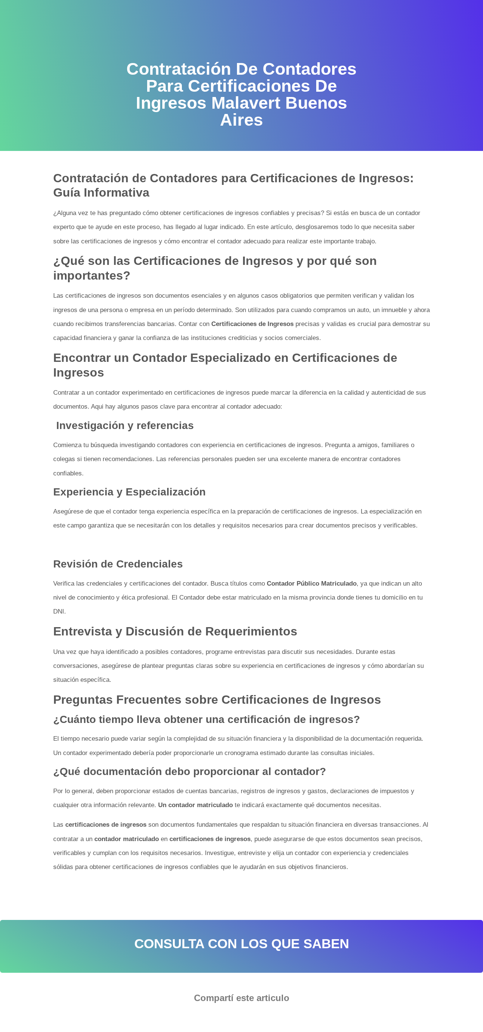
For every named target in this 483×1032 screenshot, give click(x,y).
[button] (218, 1019)
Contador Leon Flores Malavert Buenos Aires (244, 891)
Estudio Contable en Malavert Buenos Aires (183, 899)
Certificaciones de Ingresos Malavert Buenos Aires (128, 891)
